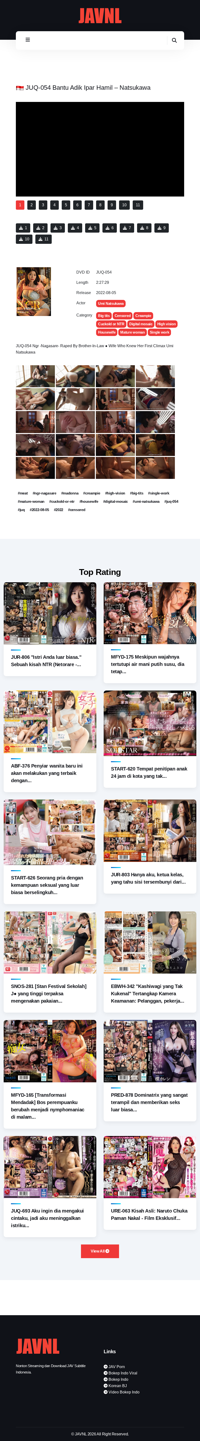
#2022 (58, 510)
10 (27, 239)
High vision (166, 324)
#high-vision (115, 493)
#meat (23, 493)
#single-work (158, 493)
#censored (76, 510)
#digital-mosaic (115, 501)
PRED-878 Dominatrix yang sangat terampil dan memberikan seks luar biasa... (149, 1102)
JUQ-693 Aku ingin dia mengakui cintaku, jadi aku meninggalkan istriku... (47, 1218)
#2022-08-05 (39, 510)
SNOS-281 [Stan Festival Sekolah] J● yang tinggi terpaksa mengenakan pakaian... (48, 994)
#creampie (91, 493)
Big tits (104, 316)
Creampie (143, 316)
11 (46, 239)
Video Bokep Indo (124, 1392)
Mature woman (132, 332)
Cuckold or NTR (111, 324)
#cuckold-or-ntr (62, 501)
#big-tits (136, 493)
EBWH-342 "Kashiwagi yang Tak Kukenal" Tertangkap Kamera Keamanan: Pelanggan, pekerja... (147, 994)
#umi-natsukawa (146, 501)
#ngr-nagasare (44, 493)
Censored (123, 316)
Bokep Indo (118, 1379)
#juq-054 (171, 501)
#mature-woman (31, 501)
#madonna (70, 493)
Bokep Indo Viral (122, 1373)
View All (98, 1251)
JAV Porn (116, 1367)
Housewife (106, 332)
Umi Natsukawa (111, 303)
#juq (21, 510)
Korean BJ (117, 1386)
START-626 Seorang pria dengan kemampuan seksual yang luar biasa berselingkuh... (47, 885)
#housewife (89, 501)
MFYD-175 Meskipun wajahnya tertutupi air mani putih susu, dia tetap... (147, 664)
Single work (159, 332)
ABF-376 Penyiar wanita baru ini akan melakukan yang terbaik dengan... (47, 773)
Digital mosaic (140, 324)
